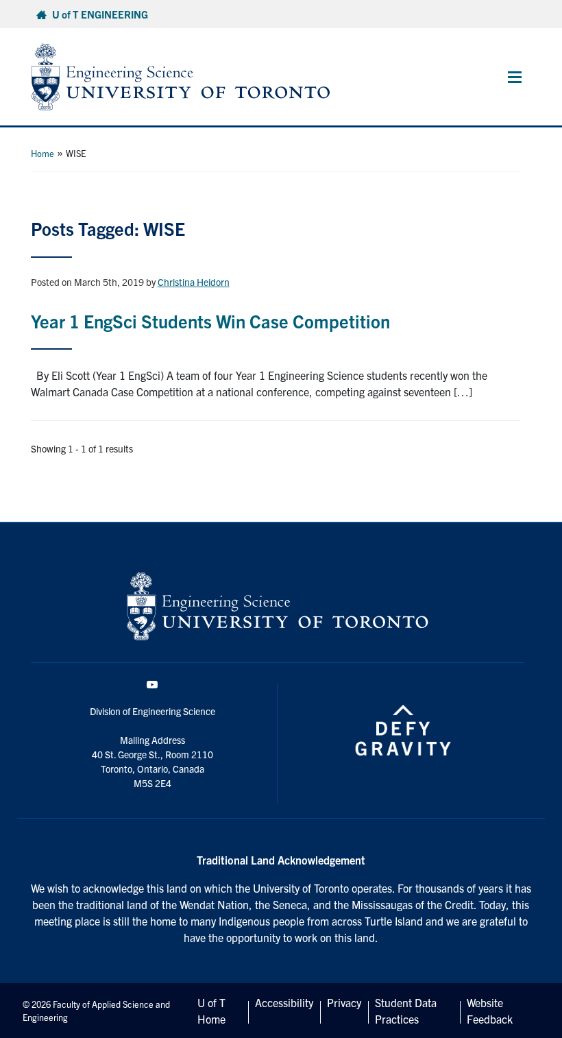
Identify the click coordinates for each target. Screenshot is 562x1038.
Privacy (344, 1002)
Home (42, 153)
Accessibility (284, 1002)
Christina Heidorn (194, 282)
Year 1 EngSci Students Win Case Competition (210, 320)
